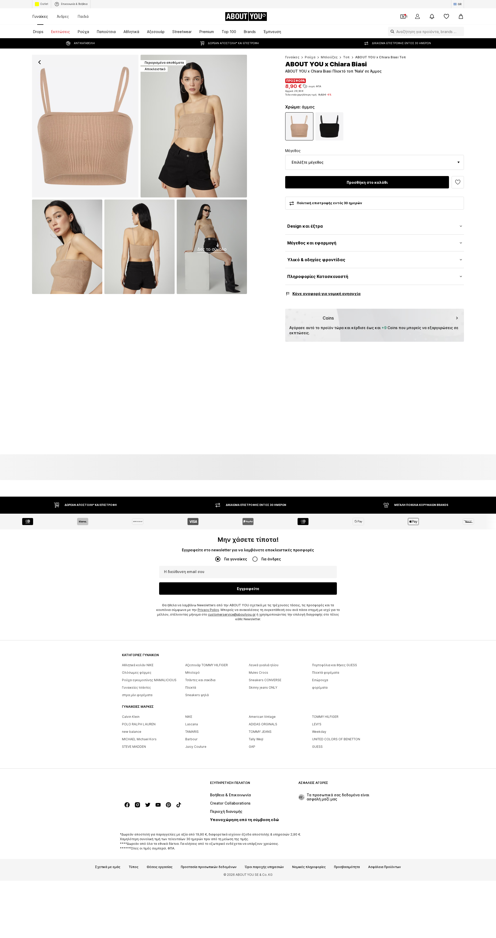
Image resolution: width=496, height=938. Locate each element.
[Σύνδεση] (417, 16)
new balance (131, 732)
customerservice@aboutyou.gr (232, 614)
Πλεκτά (190, 687)
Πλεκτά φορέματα (325, 672)
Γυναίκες (40, 16)
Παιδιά (83, 16)
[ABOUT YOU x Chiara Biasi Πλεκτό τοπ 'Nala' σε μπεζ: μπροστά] (85, 126)
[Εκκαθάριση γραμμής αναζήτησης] (460, 31)
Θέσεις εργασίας (160, 867)
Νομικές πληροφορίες (309, 867)
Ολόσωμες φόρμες (136, 672)
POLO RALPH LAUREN (139, 724)
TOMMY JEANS (260, 732)
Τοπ (346, 57)
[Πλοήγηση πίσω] (39, 62)
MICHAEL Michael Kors (139, 739)
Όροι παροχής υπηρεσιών (264, 867)
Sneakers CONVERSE (265, 680)
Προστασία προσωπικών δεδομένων (209, 867)
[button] (374, 162)
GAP (252, 747)
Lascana (191, 724)
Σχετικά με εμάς (107, 867)
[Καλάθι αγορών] (461, 16)
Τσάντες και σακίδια (200, 680)
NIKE (188, 717)
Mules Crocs (258, 672)
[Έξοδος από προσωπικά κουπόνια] (403, 16)
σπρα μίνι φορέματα (137, 695)
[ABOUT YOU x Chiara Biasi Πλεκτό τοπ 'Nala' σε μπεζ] (67, 247)
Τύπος (133, 867)
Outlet (44, 3)
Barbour (191, 739)
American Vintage (262, 717)
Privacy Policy (208, 610)
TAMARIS (192, 732)
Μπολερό (192, 672)
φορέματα (320, 687)
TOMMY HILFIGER (325, 717)
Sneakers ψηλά (197, 695)
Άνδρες (63, 16)
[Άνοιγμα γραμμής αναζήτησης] (391, 31)
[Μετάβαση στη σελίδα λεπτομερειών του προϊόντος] (299, 126)
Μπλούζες (329, 57)
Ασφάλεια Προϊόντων (384, 867)
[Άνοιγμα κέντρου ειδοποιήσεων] (432, 16)
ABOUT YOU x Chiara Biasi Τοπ (380, 57)
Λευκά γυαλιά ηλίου (263, 665)
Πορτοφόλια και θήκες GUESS (334, 665)
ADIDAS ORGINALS (263, 724)
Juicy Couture (195, 747)
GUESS (317, 747)
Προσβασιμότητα (347, 867)
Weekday (319, 732)
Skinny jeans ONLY (263, 687)
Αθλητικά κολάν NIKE (137, 665)
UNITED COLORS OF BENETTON (336, 739)
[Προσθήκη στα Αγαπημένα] (458, 182)
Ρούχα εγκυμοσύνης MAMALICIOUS (149, 680)
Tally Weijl (256, 739)
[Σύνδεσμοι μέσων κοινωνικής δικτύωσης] (127, 805)
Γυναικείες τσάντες (136, 687)
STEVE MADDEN (134, 747)
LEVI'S (316, 724)
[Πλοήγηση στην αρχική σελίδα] (150, 785)
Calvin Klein (131, 717)
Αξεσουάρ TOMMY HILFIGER (206, 665)
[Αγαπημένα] (446, 16)
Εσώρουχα (320, 680)
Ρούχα (310, 57)
